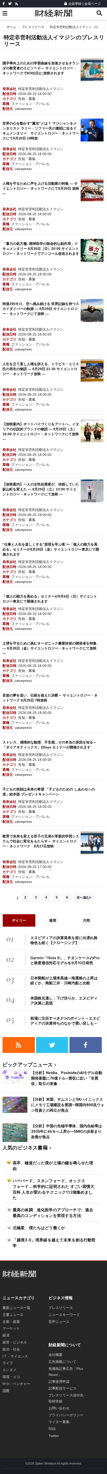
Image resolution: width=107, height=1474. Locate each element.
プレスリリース (33, 27)
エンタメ (9, 1370)
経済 (5, 1335)
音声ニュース (59, 1322)
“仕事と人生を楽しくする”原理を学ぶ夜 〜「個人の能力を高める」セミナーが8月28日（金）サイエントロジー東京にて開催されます (50, 549)
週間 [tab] (52, 920)
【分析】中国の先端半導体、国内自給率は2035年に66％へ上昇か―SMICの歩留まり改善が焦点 (66, 1131)
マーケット (11, 1328)
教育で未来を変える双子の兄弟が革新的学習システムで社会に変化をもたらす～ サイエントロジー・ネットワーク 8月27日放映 (40, 841)
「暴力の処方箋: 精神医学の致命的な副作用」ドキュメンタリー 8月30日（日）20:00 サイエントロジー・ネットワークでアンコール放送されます (40, 249)
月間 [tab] (86, 920)
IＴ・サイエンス (15, 1356)
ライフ (7, 1363)
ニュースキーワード (64, 1315)
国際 (5, 1391)
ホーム (11, 27)
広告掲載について (62, 1362)
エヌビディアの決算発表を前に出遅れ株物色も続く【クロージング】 (64, 940)
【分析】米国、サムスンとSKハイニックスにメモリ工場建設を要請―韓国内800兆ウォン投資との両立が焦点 (67, 1105)
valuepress (23, 109)
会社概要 (55, 1355)
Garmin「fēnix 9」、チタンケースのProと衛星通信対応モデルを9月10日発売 (65, 960)
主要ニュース (12, 1315)
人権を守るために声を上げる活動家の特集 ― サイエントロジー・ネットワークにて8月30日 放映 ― (40, 188)
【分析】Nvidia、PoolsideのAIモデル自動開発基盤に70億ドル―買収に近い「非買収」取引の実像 (66, 1078)
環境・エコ (11, 1377)
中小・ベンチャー (16, 1384)
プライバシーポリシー (66, 1415)
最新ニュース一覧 (16, 1308)
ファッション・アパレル (30, 104)
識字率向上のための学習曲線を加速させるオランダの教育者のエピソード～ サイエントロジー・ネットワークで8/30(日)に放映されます (40, 68)
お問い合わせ (59, 1408)
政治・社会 (11, 1349)
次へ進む (83, 897)
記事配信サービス (62, 1388)
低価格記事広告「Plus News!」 (66, 1372)
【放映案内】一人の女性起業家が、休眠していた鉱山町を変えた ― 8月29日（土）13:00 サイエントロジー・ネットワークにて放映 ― (40, 489)
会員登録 (74, 3)
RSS (52, 1429)
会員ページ (92, 3)
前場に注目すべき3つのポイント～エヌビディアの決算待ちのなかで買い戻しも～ (65, 1021)
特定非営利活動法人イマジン (40, 89)
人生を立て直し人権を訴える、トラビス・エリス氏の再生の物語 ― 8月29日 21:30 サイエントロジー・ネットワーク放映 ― (40, 369)
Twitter (54, 1436)
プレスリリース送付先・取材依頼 (68, 1398)
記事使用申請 (59, 1382)
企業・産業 (11, 1322)
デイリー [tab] (19, 920)
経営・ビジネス (14, 1342)
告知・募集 (27, 99)
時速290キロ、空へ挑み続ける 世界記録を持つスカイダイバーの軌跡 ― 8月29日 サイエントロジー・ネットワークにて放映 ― (40, 309)
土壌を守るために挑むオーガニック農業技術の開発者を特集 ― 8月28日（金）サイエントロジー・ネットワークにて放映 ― (49, 648)
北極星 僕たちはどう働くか (39, 1227)
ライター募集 (59, 1422)
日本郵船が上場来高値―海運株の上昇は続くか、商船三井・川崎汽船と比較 (64, 980)
